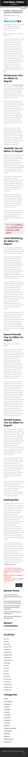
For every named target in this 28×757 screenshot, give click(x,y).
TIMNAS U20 (7, 733)
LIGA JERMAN (7, 715)
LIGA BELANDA (7, 704)
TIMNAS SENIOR (8, 731)
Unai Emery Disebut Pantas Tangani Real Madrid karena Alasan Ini (13, 596)
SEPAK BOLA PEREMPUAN (10, 728)
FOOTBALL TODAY (14, 2)
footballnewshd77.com (10, 564)
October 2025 (7, 657)
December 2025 (8, 652)
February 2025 (7, 679)
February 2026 (7, 647)
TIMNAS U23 (7, 736)
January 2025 (7, 681)
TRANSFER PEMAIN (8, 739)
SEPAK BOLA (7, 725)
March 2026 (7, 644)
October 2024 (7, 689)
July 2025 (6, 665)
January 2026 (7, 649)
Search (5, 582)
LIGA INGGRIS (7, 709)
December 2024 (8, 684)
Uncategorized (8, 741)
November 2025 (8, 655)
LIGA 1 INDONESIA (8, 701)
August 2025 (7, 663)
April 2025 (6, 673)
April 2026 (6, 641)
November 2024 (8, 687)
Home (23, 753)
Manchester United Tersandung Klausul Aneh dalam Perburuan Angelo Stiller (12, 607)
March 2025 (7, 676)
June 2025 (6, 668)
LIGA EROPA (7, 707)
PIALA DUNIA (7, 723)
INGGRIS (6, 699)
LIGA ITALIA (16, 15)
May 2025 (6, 671)
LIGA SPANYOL (7, 720)
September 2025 (8, 660)
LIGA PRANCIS (7, 717)
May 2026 (6, 639)
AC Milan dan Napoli (18, 85)
